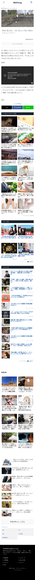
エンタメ (21, 562)
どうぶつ (5, 527)
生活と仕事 (22, 560)
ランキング (22, 558)
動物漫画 (5, 537)
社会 (5, 564)
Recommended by (26, 215)
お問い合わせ (12, 568)
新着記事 (6, 558)
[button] (3, 386)
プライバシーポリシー (21, 568)
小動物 (21, 533)
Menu (4, 2)
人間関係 (6, 560)
